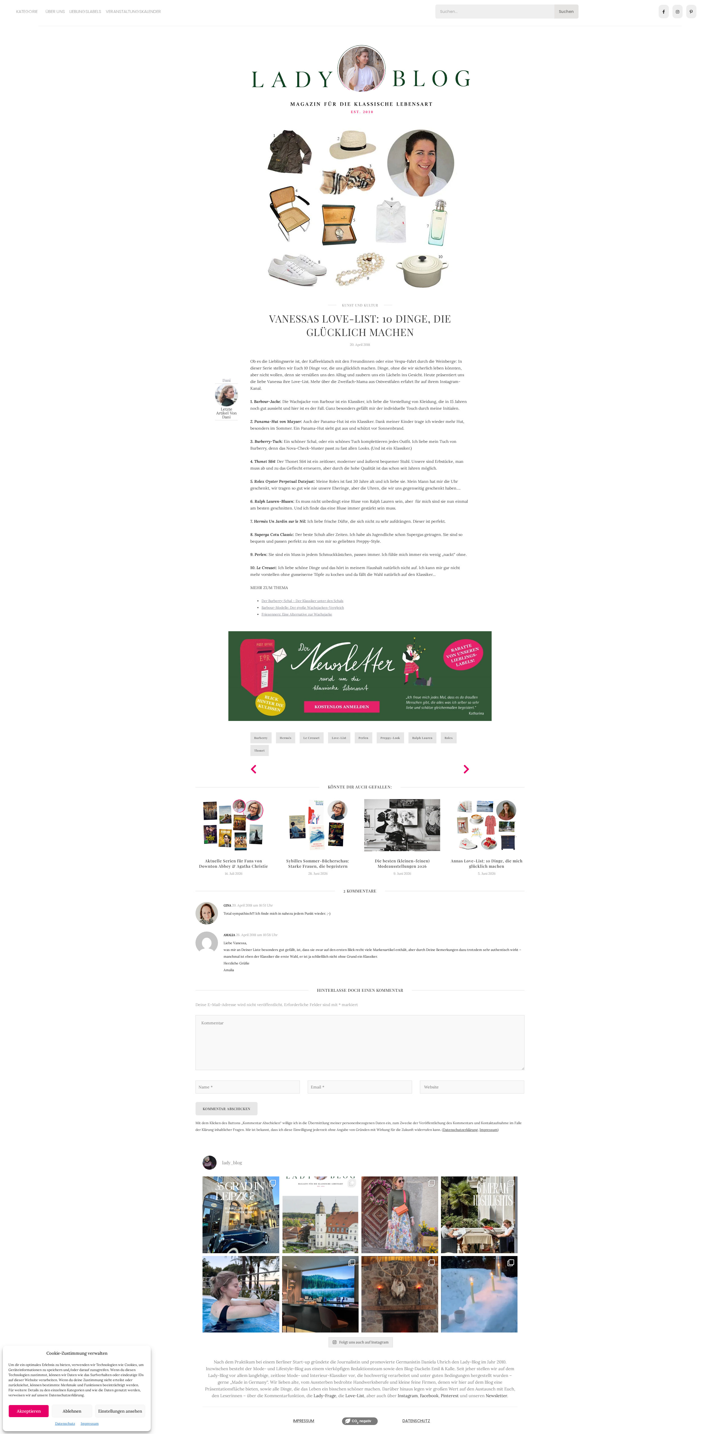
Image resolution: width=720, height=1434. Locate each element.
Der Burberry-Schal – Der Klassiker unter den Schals (302, 601)
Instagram (408, 1395)
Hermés (285, 738)
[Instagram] (677, 11)
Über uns (55, 11)
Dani (226, 380)
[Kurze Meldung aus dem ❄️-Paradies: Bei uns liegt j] (479, 1294)
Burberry (261, 738)
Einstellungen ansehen (120, 1411)
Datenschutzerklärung (460, 1130)
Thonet (259, 750)
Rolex (449, 738)
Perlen (363, 738)
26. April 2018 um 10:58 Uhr (257, 935)
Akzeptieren (29, 1411)
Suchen (566, 11)
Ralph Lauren (422, 738)
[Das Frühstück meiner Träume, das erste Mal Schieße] (399, 1294)
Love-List (339, 738)
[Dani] (226, 395)
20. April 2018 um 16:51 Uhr (252, 905)
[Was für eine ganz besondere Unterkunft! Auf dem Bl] (399, 1214)
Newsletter (496, 1395)
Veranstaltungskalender (133, 11)
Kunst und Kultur (360, 305)
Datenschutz (65, 1423)
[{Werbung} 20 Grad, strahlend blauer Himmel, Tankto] (240, 1294)
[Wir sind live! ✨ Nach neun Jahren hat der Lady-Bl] (320, 1214)
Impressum (90, 1423)
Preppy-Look (390, 738)
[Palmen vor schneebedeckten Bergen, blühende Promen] (479, 1214)
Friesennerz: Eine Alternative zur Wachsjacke (297, 614)
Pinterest (450, 1395)
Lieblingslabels (85, 11)
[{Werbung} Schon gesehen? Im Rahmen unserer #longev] (320, 1294)
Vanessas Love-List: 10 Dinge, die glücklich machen (360, 325)
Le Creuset (311, 738)
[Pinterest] (691, 11)
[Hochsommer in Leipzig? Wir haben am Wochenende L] (240, 1214)
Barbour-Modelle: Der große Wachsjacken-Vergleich (303, 607)
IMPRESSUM (303, 1421)
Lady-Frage (325, 1395)
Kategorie (27, 11)
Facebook (429, 1395)
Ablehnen (72, 1411)
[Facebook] (664, 11)
